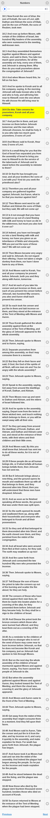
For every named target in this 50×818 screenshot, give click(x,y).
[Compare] (47, 22)
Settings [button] (47, 3)
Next (45, 814)
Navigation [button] (3, 3)
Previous (7, 814)
